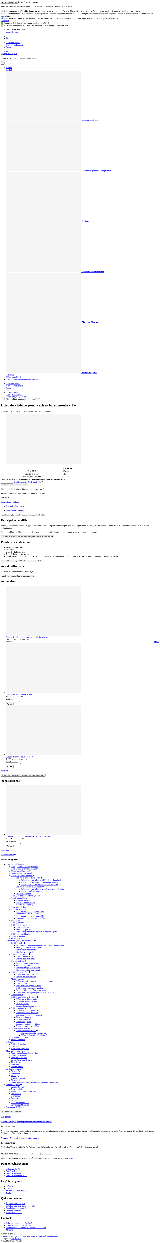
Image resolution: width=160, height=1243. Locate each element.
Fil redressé (15, 1080)
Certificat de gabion (14, 1171)
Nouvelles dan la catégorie (11, 1112)
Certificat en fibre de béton (16, 1176)
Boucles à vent (17, 1067)
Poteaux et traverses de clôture (28, 1026)
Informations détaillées (10, 502)
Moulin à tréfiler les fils (15, 1210)
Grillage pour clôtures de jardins (24, 997)
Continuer (5, 21)
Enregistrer (46, 1154)
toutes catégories (7, 855)
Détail (156, 642)
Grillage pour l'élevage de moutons (30, 988)
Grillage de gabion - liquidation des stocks (22, 379)
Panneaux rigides (18, 909)
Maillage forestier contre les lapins (29, 947)
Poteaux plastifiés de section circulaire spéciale (39, 884)
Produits (9, 70)
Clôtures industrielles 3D (26, 1031)
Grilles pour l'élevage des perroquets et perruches (35, 992)
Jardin (8, 1193)
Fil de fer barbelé (17, 938)
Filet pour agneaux (23, 965)
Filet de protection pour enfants (28, 970)
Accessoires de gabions (20, 1049)
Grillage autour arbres (24, 956)
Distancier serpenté (18, 1055)
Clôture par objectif (13, 377)
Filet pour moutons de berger (27, 963)
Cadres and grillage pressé (21, 873)
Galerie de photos (13, 43)
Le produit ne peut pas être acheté (14, 485)
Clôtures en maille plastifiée (27, 1013)
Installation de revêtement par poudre (20, 1206)
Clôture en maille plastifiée (26, 1001)
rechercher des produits (10, 58)
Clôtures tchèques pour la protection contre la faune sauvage (26, 1122)
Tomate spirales (17, 1089)
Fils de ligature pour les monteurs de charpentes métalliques (34, 1082)
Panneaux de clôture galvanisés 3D (30, 911)
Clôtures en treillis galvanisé (27, 1010)
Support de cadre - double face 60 (19, 757)
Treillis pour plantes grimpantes (23, 1091)
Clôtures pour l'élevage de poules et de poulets (34, 981)
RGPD (70, 1158)
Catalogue (10, 375)
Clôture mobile (17, 995)
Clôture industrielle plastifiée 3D (33, 1033)
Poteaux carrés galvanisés (31, 891)
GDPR (36, 1236)
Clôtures (9, 1186)
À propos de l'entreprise (15, 1204)
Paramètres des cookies (49, 1236)
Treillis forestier (17, 943)
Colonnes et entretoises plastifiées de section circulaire (42, 880)
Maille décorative (18, 1040)
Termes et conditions (14, 1213)
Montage (9, 1230)
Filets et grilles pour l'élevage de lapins (31, 990)
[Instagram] (7, 38)
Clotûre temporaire (18, 936)
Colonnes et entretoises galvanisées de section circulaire (43, 889)
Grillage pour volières (20, 972)
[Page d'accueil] (9, 54)
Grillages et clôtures (14, 864)
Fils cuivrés (15, 1073)
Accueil (9, 68)
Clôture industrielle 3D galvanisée (34, 1035)
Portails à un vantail (24, 900)
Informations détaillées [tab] (15, 510)
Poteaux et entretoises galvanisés (29, 887)
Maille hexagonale (23, 929)
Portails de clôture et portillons (28, 1024)
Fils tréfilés (15, 1071)
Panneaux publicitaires (20, 1103)
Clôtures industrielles (19, 1028)
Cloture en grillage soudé (21, 871)
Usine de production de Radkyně (19, 1223)
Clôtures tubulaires (23, 1019)
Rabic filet (15, 1064)
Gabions (9, 1042)
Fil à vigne (15, 1076)
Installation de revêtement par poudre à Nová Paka (26, 1228)
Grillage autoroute (18, 923)
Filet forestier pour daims (26, 950)
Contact (9, 47)
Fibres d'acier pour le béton (21, 1060)
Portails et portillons (19, 898)
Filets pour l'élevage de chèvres (28, 986)
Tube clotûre (16, 920)
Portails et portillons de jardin (27, 1006)
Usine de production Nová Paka (18, 1225)
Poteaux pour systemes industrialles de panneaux (40, 882)
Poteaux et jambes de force (22, 875)
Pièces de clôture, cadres (25, 1017)
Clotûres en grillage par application (20, 941)
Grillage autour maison (20, 1008)
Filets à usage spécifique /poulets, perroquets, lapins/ (36, 932)
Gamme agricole (17, 961)
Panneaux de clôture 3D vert (27, 914)
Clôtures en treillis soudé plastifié (29, 1015)
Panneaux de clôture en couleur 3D (30, 916)
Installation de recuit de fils (16, 1208)
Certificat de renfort (13, 1173)
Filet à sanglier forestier (25, 952)
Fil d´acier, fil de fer (14, 1069)
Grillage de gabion (18, 1044)
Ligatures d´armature (19, 1058)
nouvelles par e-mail (9, 1154)
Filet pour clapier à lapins (26, 977)
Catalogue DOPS (13, 1169)
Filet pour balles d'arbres (25, 959)
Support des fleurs (18, 1087)
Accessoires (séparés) (24, 905)
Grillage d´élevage (18, 925)
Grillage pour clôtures (20, 954)
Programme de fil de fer (15, 1107)
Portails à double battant (25, 902)
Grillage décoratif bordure (21, 934)
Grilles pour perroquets (25, 974)
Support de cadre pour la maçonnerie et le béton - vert (27, 637)
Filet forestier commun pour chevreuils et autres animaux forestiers (42, 945)
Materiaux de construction (16, 1051)
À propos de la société (15, 45)
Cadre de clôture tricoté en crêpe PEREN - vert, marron (28, 836)
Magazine (6, 1116)
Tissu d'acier (16, 1062)
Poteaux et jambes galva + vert (28, 878)
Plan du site (27, 1236)
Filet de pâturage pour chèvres (28, 968)
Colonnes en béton (23, 893)
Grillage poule (21, 983)
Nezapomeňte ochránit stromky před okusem (20, 1138)
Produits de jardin (13, 1085)
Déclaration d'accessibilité (11, 1236)
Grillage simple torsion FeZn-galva (24, 869)
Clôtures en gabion (23, 1022)
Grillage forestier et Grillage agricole (25, 896)
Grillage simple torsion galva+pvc (24, 867)
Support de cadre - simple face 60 (19, 694)
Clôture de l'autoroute (19, 1037)
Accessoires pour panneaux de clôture (31, 918)
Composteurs (16, 1094)
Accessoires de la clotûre (20, 907)
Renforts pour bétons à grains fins (24, 1053)
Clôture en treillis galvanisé (26, 999)
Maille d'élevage (17, 979)
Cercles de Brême (18, 1078)
